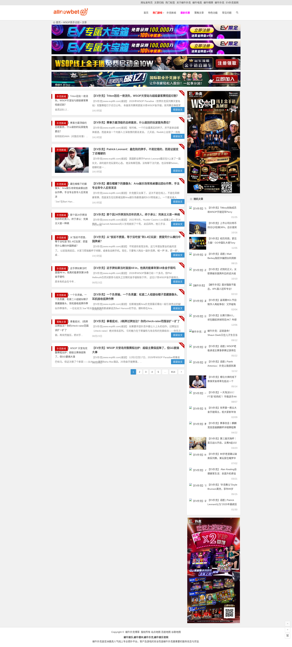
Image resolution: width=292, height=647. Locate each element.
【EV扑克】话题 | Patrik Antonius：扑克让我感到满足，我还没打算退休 (222, 365)
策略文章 (199, 12)
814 (173, 372)
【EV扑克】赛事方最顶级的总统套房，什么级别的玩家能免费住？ (132, 122)
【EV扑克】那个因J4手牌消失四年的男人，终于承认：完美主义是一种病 (136, 214)
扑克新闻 (171, 12)
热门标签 (170, 2)
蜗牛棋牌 (208, 2)
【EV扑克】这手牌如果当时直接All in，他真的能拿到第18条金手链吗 (134, 268)
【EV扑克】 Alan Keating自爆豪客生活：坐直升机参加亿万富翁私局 (222, 473)
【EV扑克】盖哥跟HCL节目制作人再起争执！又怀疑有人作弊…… (222, 304)
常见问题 (227, 12)
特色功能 (213, 12)
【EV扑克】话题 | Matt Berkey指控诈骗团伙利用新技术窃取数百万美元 (222, 258)
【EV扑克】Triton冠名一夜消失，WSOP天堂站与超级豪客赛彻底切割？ (135, 95)
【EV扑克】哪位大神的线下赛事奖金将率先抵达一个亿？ (222, 381)
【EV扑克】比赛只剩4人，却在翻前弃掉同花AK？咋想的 (222, 319)
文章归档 (159, 2)
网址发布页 (147, 2)
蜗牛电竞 (197, 2)
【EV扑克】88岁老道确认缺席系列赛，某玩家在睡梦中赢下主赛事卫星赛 (222, 458)
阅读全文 (177, 109)
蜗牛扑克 (219, 2)
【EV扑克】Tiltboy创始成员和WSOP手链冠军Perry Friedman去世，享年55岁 (222, 211)
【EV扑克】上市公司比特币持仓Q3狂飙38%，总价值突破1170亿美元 (222, 227)
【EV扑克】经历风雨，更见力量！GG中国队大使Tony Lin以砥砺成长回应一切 (222, 242)
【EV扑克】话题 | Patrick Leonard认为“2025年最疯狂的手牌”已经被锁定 (222, 504)
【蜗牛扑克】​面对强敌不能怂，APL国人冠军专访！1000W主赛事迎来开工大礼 (222, 288)
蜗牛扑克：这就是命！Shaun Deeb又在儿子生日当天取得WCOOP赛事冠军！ (222, 335)
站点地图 (156, 632)
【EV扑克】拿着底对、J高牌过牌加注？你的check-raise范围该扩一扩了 (136, 321)
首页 (146, 12)
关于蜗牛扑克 (184, 2)
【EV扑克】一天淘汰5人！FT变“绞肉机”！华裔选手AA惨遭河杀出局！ (222, 396)
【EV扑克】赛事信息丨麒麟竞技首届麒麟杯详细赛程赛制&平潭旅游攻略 (222, 427)
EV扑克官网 (232, 2)
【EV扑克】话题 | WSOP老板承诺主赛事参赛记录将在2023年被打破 (222, 350)
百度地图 (166, 632)
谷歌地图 (176, 632)
